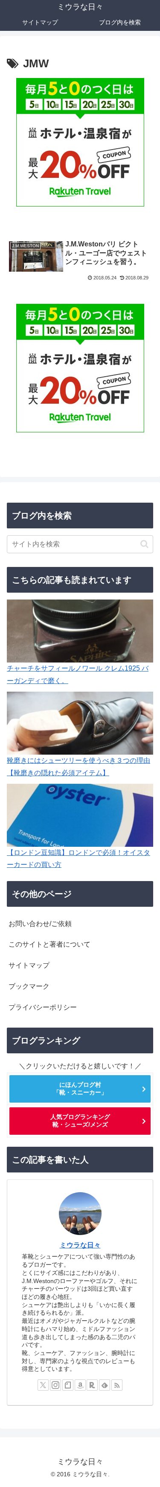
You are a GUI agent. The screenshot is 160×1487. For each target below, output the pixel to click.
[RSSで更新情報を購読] (116, 1385)
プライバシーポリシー (43, 1007)
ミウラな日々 (80, 1245)
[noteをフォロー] (67, 1385)
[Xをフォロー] (43, 1385)
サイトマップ (29, 965)
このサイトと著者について (49, 944)
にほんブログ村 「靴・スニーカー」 (80, 1088)
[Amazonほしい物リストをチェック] (80, 1385)
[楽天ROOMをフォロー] (92, 1385)
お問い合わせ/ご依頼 (40, 923)
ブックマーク (29, 986)
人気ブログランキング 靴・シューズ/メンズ (80, 1120)
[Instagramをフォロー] (55, 1385)
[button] (144, 544)
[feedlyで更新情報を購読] (104, 1385)
